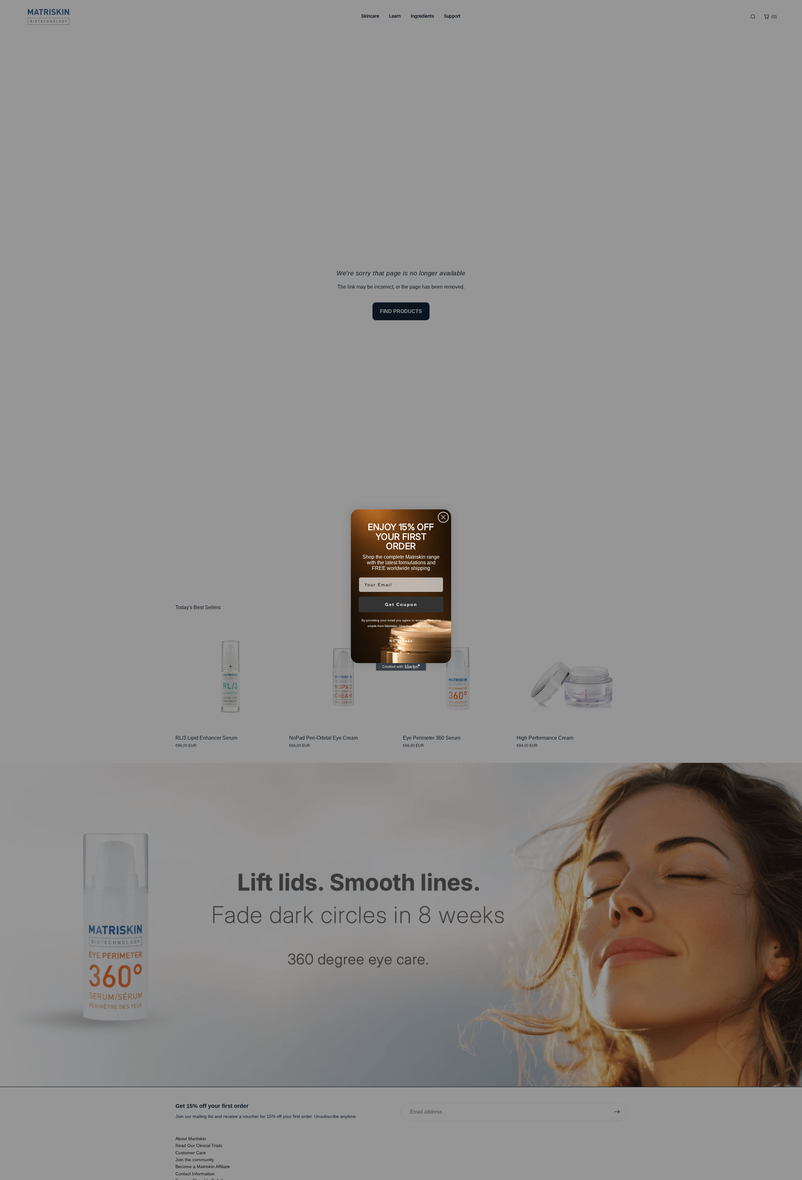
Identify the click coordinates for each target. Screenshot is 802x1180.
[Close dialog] (443, 517)
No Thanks (401, 641)
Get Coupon (401, 604)
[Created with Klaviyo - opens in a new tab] (401, 667)
